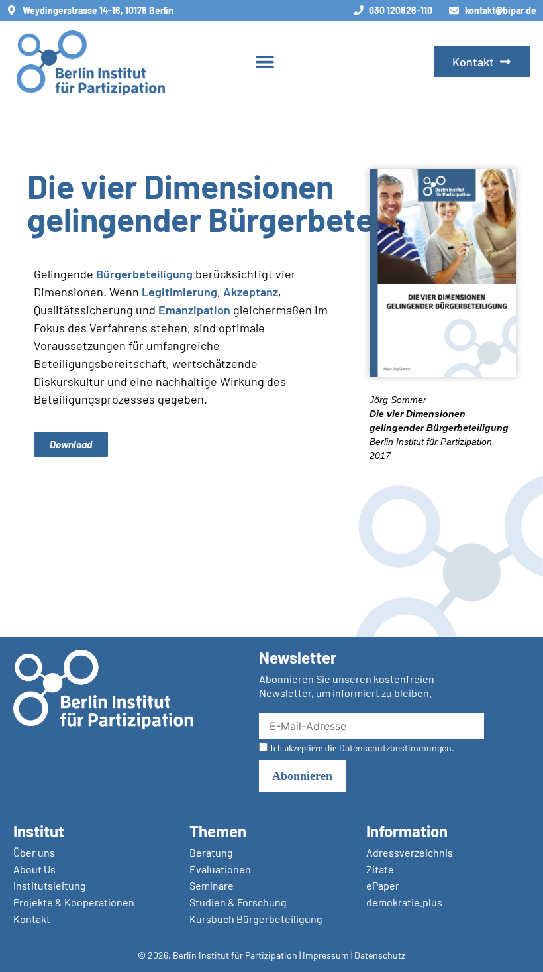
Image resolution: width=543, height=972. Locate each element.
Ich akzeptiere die (361, 748)
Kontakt (31, 918)
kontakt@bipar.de (500, 10)
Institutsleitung (49, 885)
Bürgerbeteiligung (144, 274)
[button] (265, 62)
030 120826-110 (400, 10)
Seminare (211, 885)
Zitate (380, 869)
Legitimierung (179, 291)
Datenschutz (379, 955)
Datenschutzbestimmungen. (396, 747)
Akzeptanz (250, 291)
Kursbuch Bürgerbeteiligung (255, 918)
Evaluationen (220, 869)
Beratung (211, 852)
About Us (34, 869)
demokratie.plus (404, 902)
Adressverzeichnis (409, 852)
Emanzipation (194, 309)
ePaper (382, 885)
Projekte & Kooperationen (73, 902)
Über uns (34, 852)
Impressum (326, 955)
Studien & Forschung (238, 902)
